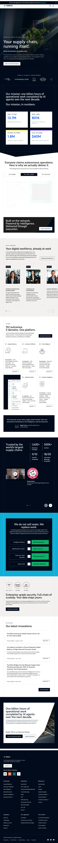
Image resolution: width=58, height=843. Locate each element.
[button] (53, 5)
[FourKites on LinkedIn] (51, 840)
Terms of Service (13, 839)
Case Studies (41, 784)
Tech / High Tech (25, 786)
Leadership (6, 820)
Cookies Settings (21, 839)
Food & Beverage (25, 792)
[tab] (12, 174)
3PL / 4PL (23, 807)
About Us (5, 817)
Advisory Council (7, 822)
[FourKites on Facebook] (48, 840)
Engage (40, 789)
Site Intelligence (7, 789)
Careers (5, 828)
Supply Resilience (7, 784)
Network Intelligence (8, 794)
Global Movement (7, 792)
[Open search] (50, 6)
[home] (8, 5)
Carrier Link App (42, 828)
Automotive (24, 784)
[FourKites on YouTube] (54, 840)
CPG (22, 797)
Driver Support (41, 825)
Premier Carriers (42, 822)
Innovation (23, 817)
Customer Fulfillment (8, 786)
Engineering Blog (42, 792)
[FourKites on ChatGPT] (5, 774)
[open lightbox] (15, 474)
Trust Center (33, 839)
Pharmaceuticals (25, 804)
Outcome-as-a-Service (26, 820)
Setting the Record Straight (27, 822)
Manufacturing (24, 799)
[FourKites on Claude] (9, 774)
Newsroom (6, 825)
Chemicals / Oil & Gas (26, 802)
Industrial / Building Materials (28, 789)
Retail (22, 794)
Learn (39, 786)
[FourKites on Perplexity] (14, 774)
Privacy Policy (6, 839)
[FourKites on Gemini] (18, 774)
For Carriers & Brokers (43, 817)
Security (28, 839)
